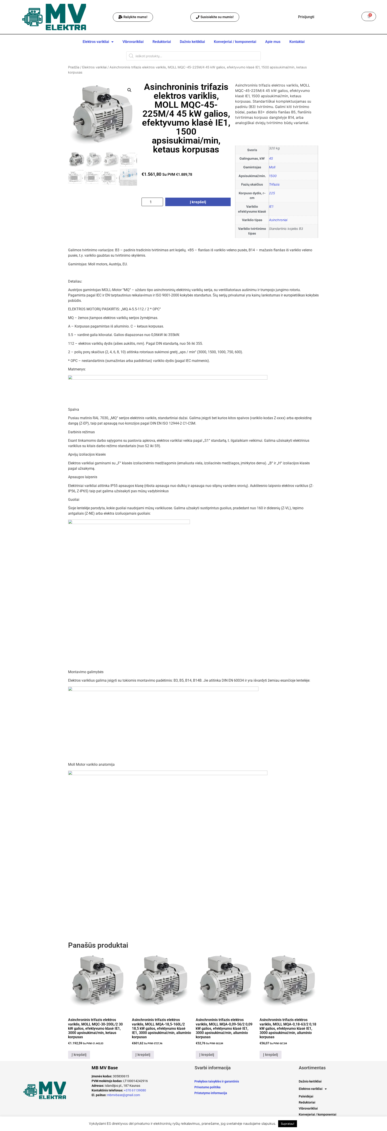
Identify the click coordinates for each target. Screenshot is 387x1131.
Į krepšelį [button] (79, 1055)
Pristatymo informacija (210, 1093)
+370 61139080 (135, 1090)
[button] (129, 90)
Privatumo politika (207, 1087)
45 (271, 158)
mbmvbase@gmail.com (123, 1095)
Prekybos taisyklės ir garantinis (216, 1081)
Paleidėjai (306, 1096)
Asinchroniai (278, 220)
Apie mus (272, 42)
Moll (272, 167)
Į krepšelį (198, 202)
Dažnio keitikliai (192, 42)
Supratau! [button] (287, 1123)
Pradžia (73, 67)
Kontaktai (297, 42)
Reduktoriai (162, 42)
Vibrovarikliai (133, 42)
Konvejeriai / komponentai (235, 42)
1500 (273, 176)
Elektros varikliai (96, 42)
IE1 (271, 206)
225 (272, 193)
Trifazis (274, 184)
